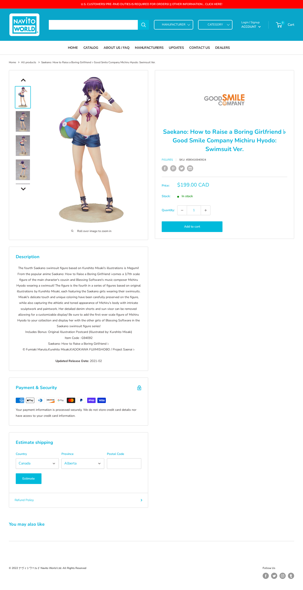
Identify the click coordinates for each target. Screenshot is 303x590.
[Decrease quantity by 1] (182, 210)
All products (28, 62)
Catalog (90, 47)
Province (67, 454)
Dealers (222, 47)
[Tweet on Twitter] (182, 168)
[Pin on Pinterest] (173, 168)
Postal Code (115, 454)
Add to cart (192, 226)
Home (73, 47)
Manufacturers (149, 47)
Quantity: (168, 210)
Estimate (28, 478)
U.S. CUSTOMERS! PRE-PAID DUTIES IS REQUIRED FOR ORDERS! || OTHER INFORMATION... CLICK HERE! (151, 4)
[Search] (143, 25)
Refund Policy (24, 500)
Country (21, 454)
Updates (176, 47)
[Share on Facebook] (165, 168)
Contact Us (199, 47)
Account (249, 27)
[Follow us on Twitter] (274, 576)
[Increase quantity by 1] (205, 210)
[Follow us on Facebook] (266, 576)
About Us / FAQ (116, 47)
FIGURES (167, 159)
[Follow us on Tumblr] (291, 576)
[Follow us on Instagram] (282, 576)
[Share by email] (190, 168)
